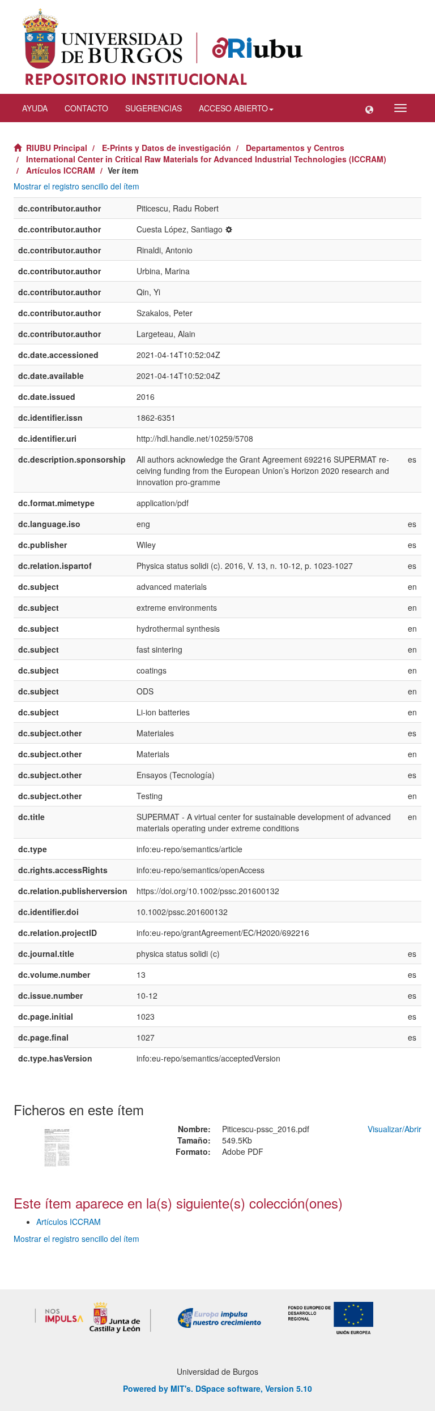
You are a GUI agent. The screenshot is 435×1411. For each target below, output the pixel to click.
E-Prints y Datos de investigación (166, 147)
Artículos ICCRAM (60, 170)
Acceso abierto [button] (233, 108)
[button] (369, 108)
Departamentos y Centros (295, 147)
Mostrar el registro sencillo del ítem (76, 186)
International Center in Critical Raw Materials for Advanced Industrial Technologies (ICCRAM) (206, 159)
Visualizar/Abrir (394, 1128)
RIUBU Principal (56, 147)
